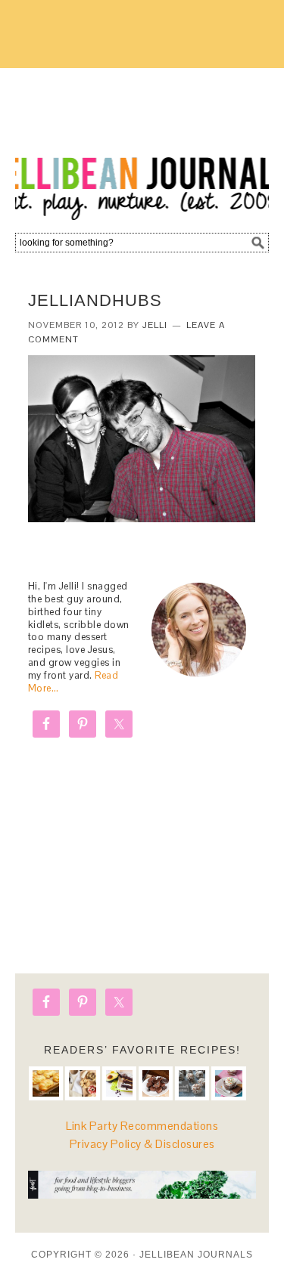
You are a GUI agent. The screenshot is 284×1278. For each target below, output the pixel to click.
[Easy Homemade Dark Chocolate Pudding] (228, 1083)
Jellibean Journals (142, 145)
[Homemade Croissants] (46, 1083)
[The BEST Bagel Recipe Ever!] (82, 1083)
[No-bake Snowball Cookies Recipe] (192, 1083)
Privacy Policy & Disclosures (142, 1144)
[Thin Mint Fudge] (155, 1083)
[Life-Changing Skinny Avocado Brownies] (119, 1083)
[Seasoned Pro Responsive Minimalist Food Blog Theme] (142, 1194)
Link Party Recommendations (142, 1126)
